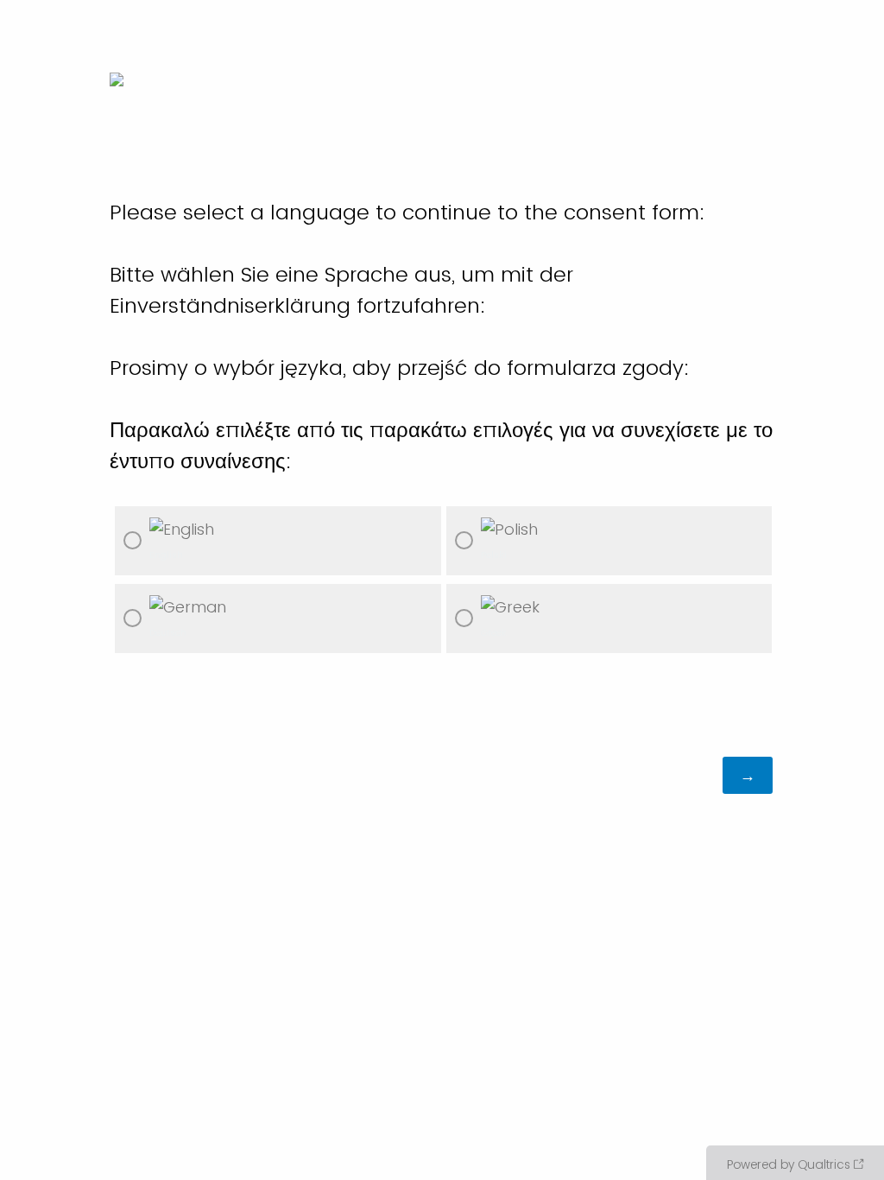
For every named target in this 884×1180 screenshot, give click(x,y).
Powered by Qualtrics (788, 1164)
